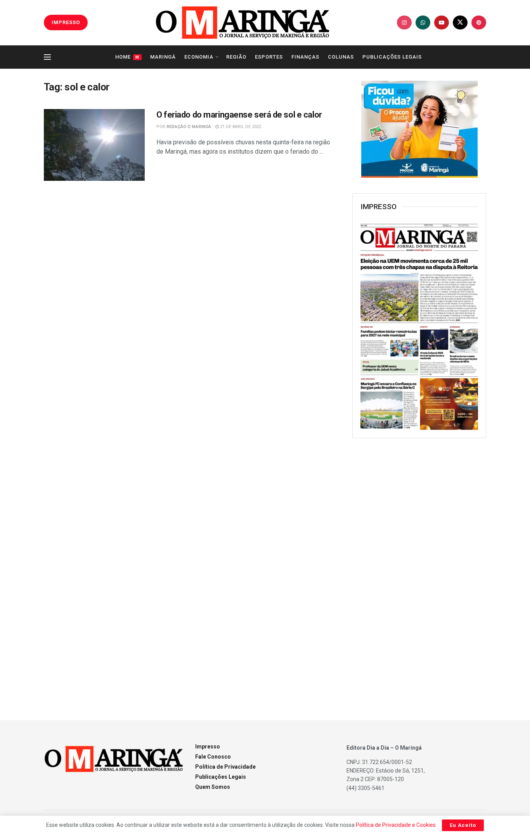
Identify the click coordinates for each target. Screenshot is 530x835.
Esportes (269, 57)
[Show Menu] (47, 57)
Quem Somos (212, 787)
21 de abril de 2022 (240, 126)
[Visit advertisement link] (419, 129)
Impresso (207, 746)
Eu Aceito (463, 825)
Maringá (163, 57)
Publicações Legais (392, 57)
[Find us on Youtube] (441, 22)
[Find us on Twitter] (460, 22)
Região (236, 57)
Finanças (305, 57)
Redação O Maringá (188, 126)
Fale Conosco (213, 757)
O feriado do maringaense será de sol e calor (239, 115)
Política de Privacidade (225, 767)
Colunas (341, 57)
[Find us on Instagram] (404, 22)
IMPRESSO (66, 22)
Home (127, 57)
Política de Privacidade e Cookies (396, 825)
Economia (198, 57)
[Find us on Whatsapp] (423, 22)
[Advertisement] (419, 570)
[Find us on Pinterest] (478, 22)
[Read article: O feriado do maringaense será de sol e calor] (94, 145)
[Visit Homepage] (242, 22)
